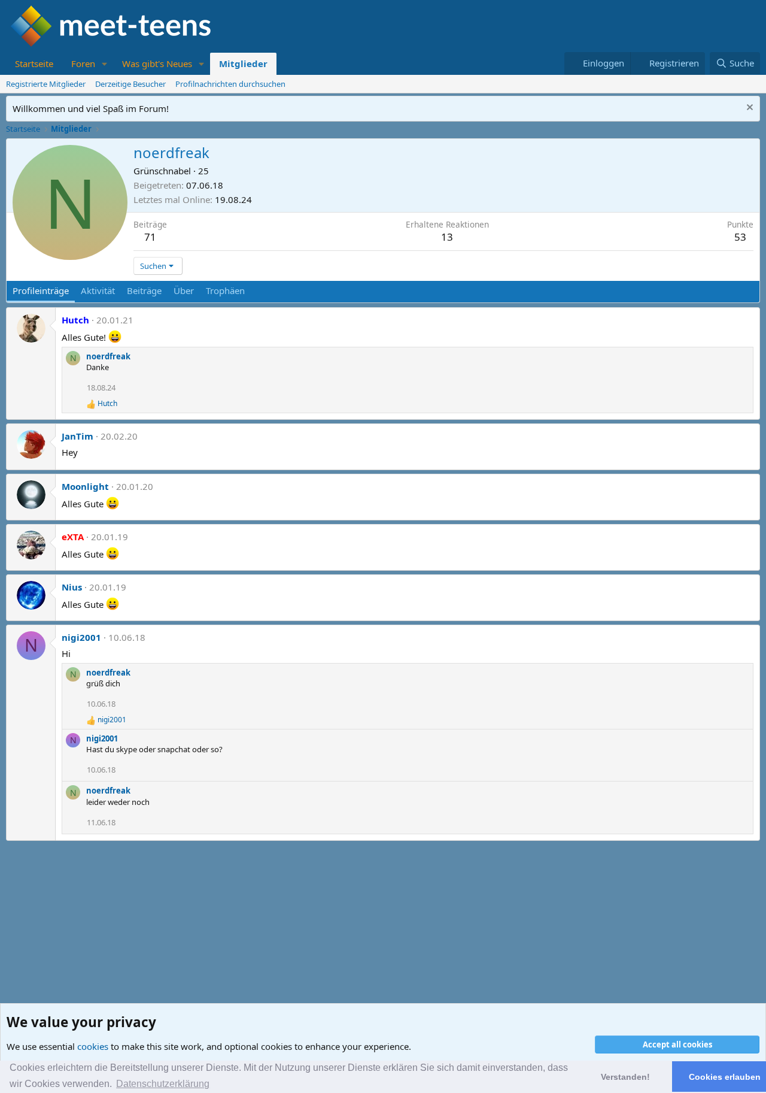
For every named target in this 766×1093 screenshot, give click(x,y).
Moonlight (85, 486)
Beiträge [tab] (144, 290)
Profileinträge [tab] (41, 290)
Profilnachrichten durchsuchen (230, 83)
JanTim (77, 436)
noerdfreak (108, 356)
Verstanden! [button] (625, 1077)
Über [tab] (184, 290)
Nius (72, 587)
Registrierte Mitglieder (46, 83)
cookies (92, 1046)
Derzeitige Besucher (130, 83)
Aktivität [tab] (98, 290)
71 (150, 237)
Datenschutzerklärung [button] (162, 1084)
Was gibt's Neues (157, 63)
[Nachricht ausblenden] (748, 108)
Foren (83, 63)
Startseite (34, 63)
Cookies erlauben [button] (725, 1077)
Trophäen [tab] (225, 290)
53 (740, 237)
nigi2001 (81, 637)
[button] (104, 64)
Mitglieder (243, 63)
